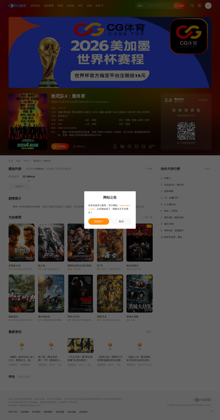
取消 (121, 221)
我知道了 (98, 221)
